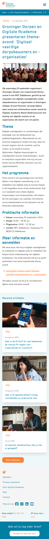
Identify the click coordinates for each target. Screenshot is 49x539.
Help (5, 492)
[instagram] (22, 504)
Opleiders (7, 477)
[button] (13, 460)
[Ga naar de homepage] (8, 5)
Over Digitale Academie (13, 487)
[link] (24, 327)
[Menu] (44, 4)
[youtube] (32, 504)
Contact (6, 497)
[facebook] (17, 504)
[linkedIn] (27, 504)
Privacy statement (11, 482)
